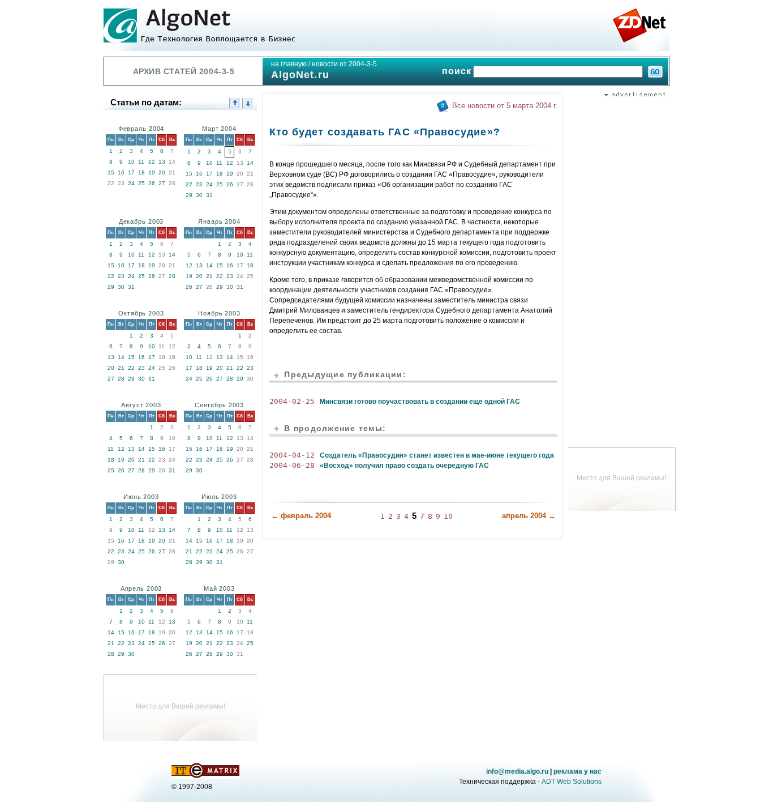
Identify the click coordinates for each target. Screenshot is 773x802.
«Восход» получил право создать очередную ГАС (404, 466)
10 (131, 162)
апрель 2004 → (529, 515)
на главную (289, 64)
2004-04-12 (292, 455)
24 (131, 183)
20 (161, 172)
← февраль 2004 (301, 515)
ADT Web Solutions (572, 782)
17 (131, 172)
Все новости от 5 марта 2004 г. (504, 105)
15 (111, 172)
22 (189, 184)
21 (209, 276)
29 (189, 195)
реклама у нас (577, 771)
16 (121, 172)
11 (141, 162)
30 (199, 195)
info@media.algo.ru (517, 771)
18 (141, 172)
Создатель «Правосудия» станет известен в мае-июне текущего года (437, 455)
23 (199, 184)
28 (172, 276)
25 (141, 183)
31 (209, 195)
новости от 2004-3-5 (344, 64)
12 (151, 162)
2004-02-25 (292, 401)
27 (161, 183)
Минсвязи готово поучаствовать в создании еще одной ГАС (420, 402)
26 (151, 183)
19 (151, 172)
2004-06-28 (292, 465)
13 (161, 162)
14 (250, 163)
